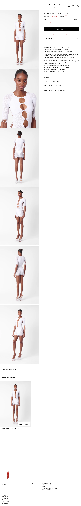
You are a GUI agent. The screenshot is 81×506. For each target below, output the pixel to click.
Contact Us (5, 498)
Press (4, 495)
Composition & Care (52, 81)
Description (49, 38)
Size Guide (5, 500)
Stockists (5, 503)
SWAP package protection (49, 488)
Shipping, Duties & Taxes (53, 86)
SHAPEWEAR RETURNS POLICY (55, 90)
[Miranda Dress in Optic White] (15, 404)
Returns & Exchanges (48, 485)
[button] (4, 6)
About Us (5, 496)
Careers (4, 505)
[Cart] (77, 6)
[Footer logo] (8, 475)
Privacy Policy (46, 486)
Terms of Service (47, 489)
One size (47, 77)
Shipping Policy (46, 483)
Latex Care (5, 501)
